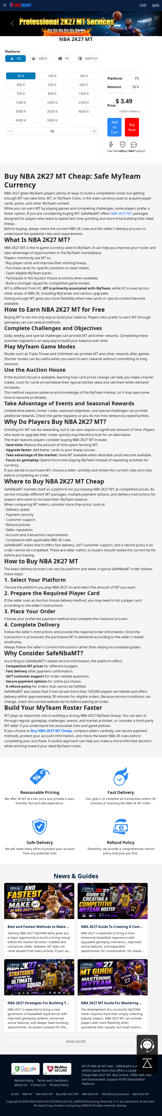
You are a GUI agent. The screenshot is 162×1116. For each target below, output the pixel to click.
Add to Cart (114, 127)
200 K (84, 76)
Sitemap (121, 1105)
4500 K (21, 120)
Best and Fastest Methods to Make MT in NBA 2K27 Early (55, 926)
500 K (52, 84)
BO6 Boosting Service (115, 1094)
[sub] (10, 131)
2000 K (52, 102)
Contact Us (38, 1085)
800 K (52, 93)
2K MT (15, 1094)
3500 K (52, 111)
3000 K (21, 111)
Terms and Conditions (52, 1080)
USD (142, 5)
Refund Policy (24, 1080)
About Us (20, 1085)
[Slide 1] (81, 30)
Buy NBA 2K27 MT (67, 1094)
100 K (52, 76)
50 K (21, 76)
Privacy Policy (59, 1085)
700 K (20, 93)
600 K (84, 84)
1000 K (83, 93)
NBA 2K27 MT (121, 213)
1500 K (21, 102)
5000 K (52, 120)
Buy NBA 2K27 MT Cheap (51, 730)
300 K (20, 84)
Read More (76, 1041)
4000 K (83, 111)
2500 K (83, 102)
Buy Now (132, 127)
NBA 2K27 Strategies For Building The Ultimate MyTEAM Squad (60, 1003)
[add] (94, 131)
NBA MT (27, 1094)
